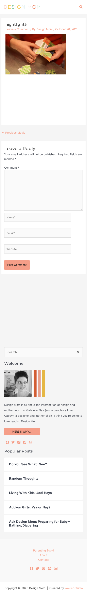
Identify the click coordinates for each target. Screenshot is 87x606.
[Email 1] (55, 568)
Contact (43, 559)
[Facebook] (7, 442)
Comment (11, 167)
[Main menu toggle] (71, 7)
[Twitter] (13, 442)
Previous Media (13, 132)
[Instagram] (19, 442)
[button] (81, 6)
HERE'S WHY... (22, 431)
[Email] (30, 442)
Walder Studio (74, 588)
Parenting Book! (43, 550)
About (43, 555)
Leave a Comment (17, 29)
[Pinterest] (25, 442)
